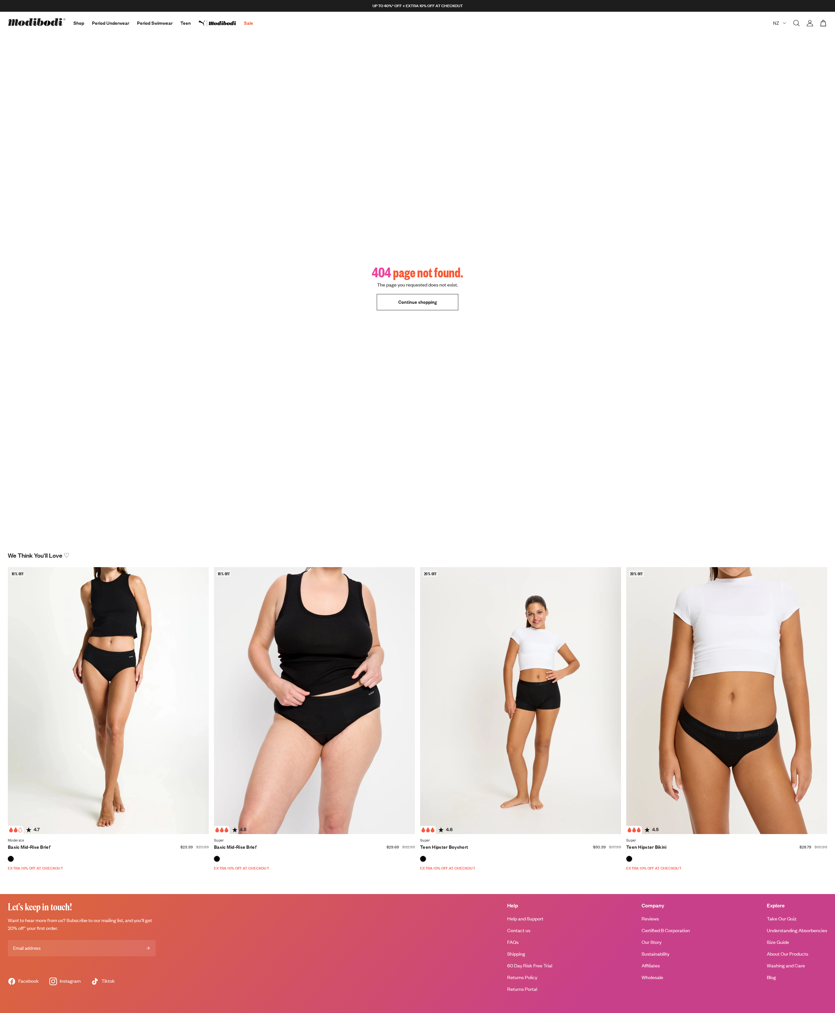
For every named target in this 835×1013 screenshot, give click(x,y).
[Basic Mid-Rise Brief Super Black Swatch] (217, 859)
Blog (771, 977)
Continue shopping (417, 302)
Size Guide (778, 942)
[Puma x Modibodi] (221, 23)
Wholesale (652, 977)
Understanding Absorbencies (797, 930)
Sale (248, 23)
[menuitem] (221, 23)
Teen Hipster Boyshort (444, 847)
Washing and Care (786, 965)
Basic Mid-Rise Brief (29, 847)
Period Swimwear (155, 23)
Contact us (518, 930)
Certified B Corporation (666, 930)
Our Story (651, 942)
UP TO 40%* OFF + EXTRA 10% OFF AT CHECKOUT (417, 5)
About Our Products (787, 954)
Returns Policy (522, 977)
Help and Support (525, 919)
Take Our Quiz (782, 919)
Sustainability (655, 954)
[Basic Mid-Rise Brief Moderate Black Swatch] (11, 859)
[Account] (810, 23)
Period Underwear (110, 23)
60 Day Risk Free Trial (529, 965)
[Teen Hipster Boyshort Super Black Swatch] (423, 859)
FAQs (513, 942)
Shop (78, 23)
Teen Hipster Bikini (646, 847)
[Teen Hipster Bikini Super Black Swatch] (629, 859)
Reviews (650, 919)
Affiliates (651, 965)
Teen (185, 23)
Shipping (516, 954)
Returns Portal (522, 989)
